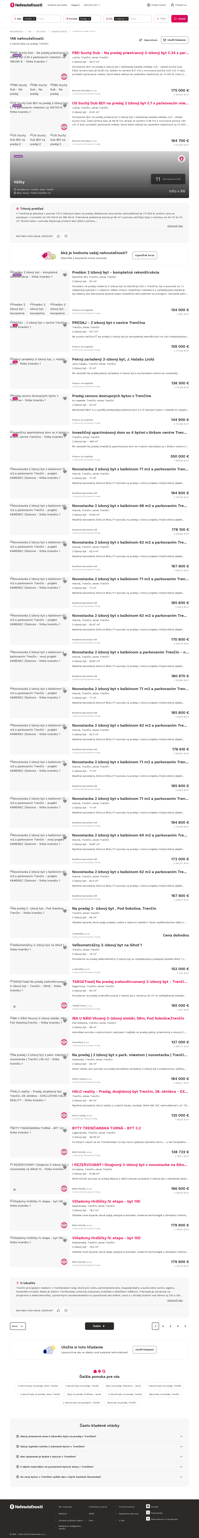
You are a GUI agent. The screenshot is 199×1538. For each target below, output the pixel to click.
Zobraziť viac (175, 225)
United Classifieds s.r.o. (35, 1534)
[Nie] (66, 236)
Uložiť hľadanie (176, 39)
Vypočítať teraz (145, 255)
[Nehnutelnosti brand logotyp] (26, 5)
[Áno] (58, 236)
